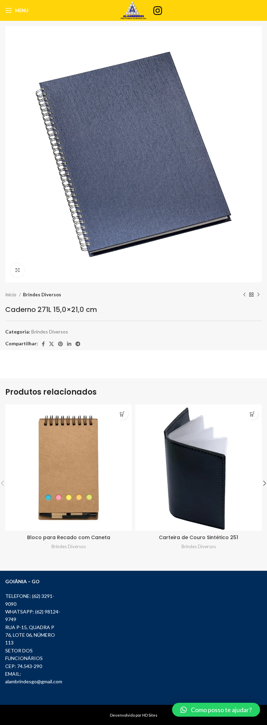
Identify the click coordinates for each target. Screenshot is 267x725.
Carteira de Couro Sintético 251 (198, 537)
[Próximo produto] (258, 294)
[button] (216, 710)
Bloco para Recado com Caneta (68, 537)
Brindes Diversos (42, 294)
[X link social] (51, 343)
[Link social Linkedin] (69, 343)
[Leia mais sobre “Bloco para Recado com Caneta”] (122, 414)
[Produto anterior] (244, 294)
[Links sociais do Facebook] (43, 343)
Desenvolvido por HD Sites (133, 715)
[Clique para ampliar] (17, 270)
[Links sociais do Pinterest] (60, 343)
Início (11, 294)
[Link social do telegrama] (77, 343)
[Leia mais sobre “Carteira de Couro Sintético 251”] (252, 414)
